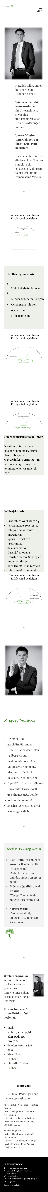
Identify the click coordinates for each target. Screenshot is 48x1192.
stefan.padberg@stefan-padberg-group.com (23, 1178)
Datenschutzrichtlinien (12, 1185)
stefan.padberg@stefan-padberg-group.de (19, 1036)
